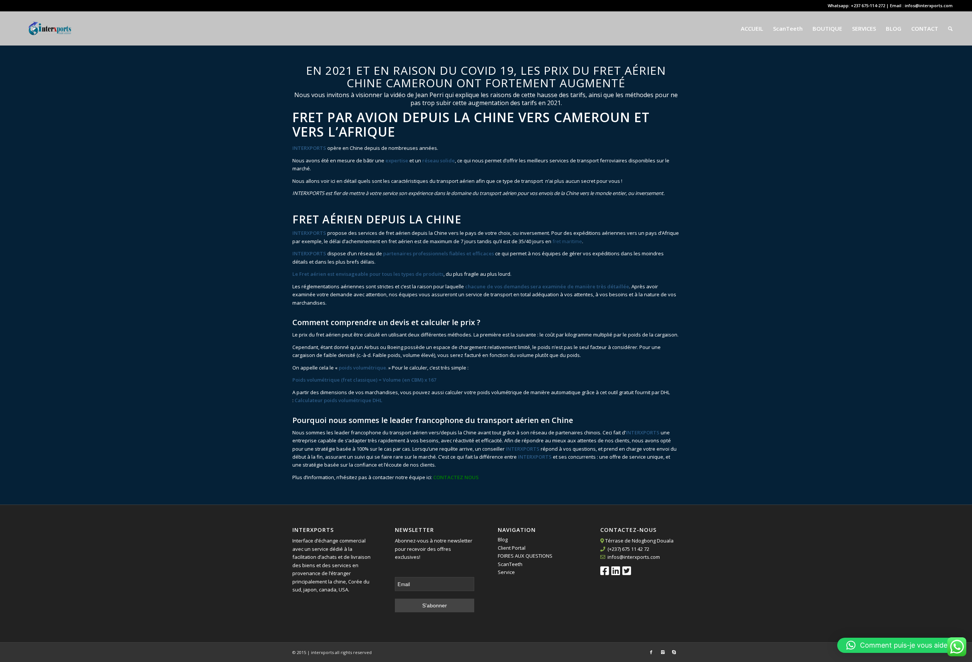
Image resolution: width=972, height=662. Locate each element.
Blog (503, 539)
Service (506, 572)
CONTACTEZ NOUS (456, 477)
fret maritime (567, 241)
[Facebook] (651, 652)
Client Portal (511, 547)
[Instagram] (662, 652)
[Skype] (674, 652)
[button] (900, 645)
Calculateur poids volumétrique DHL (338, 400)
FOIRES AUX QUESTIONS (525, 555)
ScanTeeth (510, 564)
